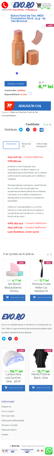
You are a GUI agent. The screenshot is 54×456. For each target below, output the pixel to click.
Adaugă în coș (29, 106)
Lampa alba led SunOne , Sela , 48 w (13, 378)
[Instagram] (16, 339)
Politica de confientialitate (13, 420)
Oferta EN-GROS (9, 430)
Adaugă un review (16, 84)
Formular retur (8, 416)
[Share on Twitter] (21, 129)
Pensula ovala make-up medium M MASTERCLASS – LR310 (41, 291)
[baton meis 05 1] (27, 47)
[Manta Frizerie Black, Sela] (40, 358)
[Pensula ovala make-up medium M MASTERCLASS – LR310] (41, 268)
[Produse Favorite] (30, 94)
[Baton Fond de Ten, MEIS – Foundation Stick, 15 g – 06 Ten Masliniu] (50, 15)
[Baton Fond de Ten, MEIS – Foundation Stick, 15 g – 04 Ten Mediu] (3, 15)
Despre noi (6, 407)
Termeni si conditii (10, 425)
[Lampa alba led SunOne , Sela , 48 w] (13, 358)
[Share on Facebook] (10, 339)
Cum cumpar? (8, 411)
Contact (5, 434)
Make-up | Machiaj (18, 112)
